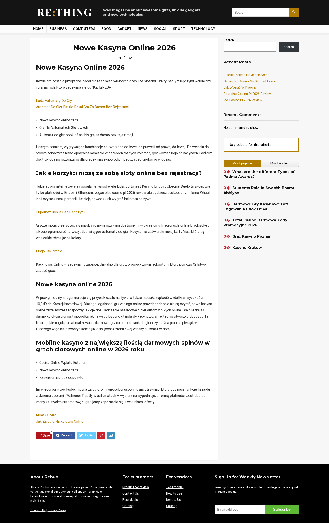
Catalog (128, 506)
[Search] (294, 12)
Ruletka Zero (46, 415)
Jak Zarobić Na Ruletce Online (59, 421)
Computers (84, 29)
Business (58, 29)
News (143, 29)
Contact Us (38, 510)
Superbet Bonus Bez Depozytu (60, 212)
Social (160, 29)
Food (106, 29)
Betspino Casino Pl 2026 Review (247, 94)
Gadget (124, 29)
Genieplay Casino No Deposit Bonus (250, 81)
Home (38, 29)
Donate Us (173, 499)
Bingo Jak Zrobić (49, 251)
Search (229, 40)
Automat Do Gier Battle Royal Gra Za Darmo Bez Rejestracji (82, 107)
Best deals (130, 499)
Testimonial (174, 487)
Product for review (135, 487)
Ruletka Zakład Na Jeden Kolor (246, 75)
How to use (174, 493)
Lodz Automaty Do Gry (54, 100)
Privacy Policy (57, 510)
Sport (179, 29)
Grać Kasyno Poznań (251, 236)
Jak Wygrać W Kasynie (240, 87)
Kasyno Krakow (247, 247)
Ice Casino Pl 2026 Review (243, 100)
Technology (203, 29)
